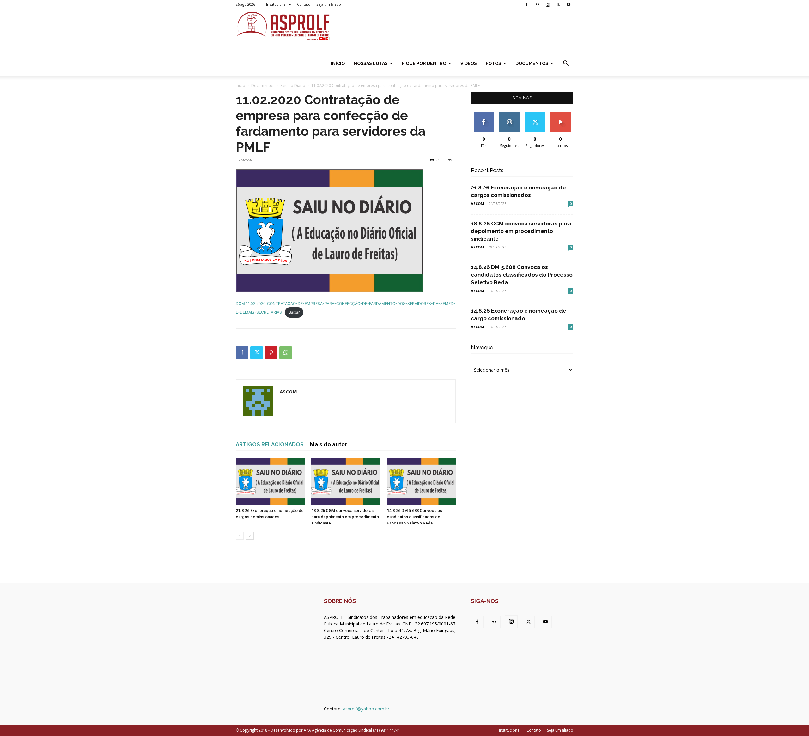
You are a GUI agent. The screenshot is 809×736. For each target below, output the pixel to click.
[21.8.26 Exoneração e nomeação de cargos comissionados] (270, 481)
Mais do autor (328, 444)
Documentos (531, 63)
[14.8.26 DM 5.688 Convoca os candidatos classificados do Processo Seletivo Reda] (421, 481)
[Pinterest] (271, 352)
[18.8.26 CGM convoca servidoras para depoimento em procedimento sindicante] (345, 481)
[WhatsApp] (285, 352)
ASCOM (288, 391)
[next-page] (250, 536)
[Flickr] (537, 4)
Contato (303, 4)
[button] (565, 64)
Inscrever (560, 114)
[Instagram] (547, 4)
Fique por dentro (424, 63)
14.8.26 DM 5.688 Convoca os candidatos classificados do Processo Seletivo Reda (414, 516)
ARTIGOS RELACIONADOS (270, 444)
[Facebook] (527, 4)
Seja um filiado (328, 4)
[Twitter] (558, 4)
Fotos (493, 63)
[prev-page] (240, 536)
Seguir (509, 114)
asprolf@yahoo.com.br (366, 709)
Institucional (276, 4)
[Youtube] (568, 4)
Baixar (294, 312)
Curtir (484, 114)
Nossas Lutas (371, 63)
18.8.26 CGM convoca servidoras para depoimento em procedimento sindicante (345, 516)
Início (338, 63)
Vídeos (468, 63)
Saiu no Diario (292, 85)
